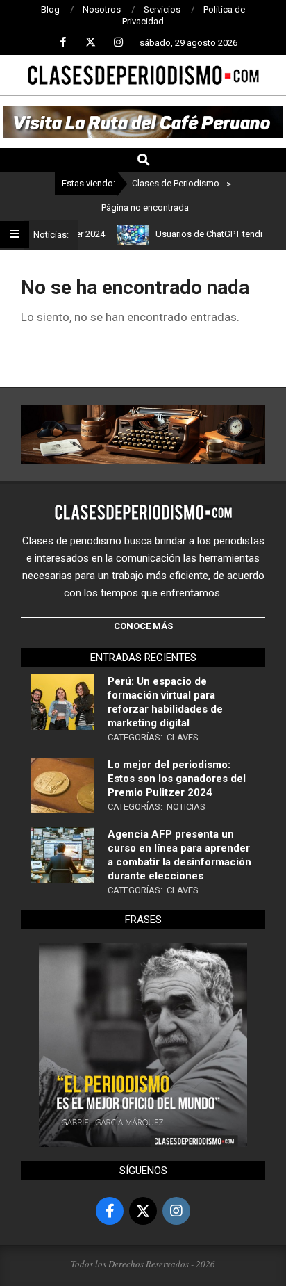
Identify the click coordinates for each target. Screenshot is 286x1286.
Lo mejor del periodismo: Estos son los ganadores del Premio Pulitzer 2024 (177, 778)
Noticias (186, 806)
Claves (183, 737)
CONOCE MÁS (143, 626)
